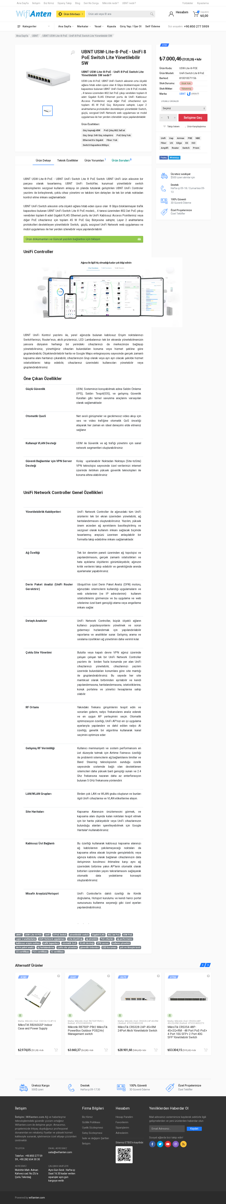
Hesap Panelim (124, 1117)
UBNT (35, 35)
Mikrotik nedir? (110, 3)
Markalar (82, 26)
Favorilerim (122, 1122)
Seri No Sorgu (91, 3)
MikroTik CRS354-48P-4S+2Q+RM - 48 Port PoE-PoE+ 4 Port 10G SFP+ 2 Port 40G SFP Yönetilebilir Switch (187, 1032)
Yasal (97, 26)
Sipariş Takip (65, 3)
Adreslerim (122, 1133)
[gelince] (58, 976)
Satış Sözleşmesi (92, 1133)
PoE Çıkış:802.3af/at (114, 130)
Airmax (180, 138)
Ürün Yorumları (95, 160)
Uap (171, 138)
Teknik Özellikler (67, 160)
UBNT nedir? (129, 3)
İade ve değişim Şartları (95, 1138)
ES (186, 143)
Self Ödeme (152, 26)
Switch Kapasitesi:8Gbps (96, 145)
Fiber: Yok (112, 140)
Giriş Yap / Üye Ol (130, 26)
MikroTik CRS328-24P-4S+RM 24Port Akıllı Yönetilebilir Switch (137, 1028)
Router (175, 148)
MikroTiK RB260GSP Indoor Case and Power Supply (35, 1026)
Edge (179, 143)
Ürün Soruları (121, 160)
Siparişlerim (122, 1127)
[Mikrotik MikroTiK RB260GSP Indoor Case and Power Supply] (38, 996)
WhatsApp (174, 158)
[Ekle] (56, 1050)
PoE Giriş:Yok (124, 135)
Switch (185, 148)
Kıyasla (111, 26)
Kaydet (194, 1128)
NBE (198, 138)
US (171, 143)
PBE (190, 138)
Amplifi (164, 148)
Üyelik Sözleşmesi (92, 1127)
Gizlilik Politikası (91, 1122)
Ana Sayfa (23, 3)
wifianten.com (37, 1197)
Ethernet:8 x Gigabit (93, 140)
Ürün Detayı (43, 160)
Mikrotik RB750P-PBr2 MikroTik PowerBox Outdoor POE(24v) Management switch (88, 1030)
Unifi (163, 138)
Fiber (163, 143)
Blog (77, 3)
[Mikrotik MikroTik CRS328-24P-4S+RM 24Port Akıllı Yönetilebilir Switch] (138, 996)
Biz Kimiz (49, 3)
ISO (193, 143)
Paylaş (164, 158)
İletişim (36, 3)
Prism (196, 148)
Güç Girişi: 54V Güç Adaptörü (98, 135)
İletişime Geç (193, 117)
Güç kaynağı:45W (91, 130)
